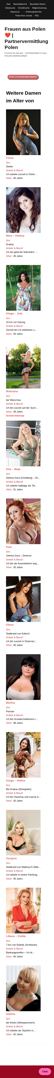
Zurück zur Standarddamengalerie (23, 77)
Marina (10, 702)
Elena (10, 624)
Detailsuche (10, 8)
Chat (45, 1071)
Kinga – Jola (14, 313)
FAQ (37, 16)
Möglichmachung (39, 8)
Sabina (10, 1013)
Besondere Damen (37, 4)
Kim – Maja (13, 469)
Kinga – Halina (15, 780)
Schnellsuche (23, 8)
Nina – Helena (15, 235)
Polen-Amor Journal (23, 16)
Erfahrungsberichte (33, 12)
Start (8, 4)
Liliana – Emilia (16, 936)
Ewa (9, 546)
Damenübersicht (20, 4)
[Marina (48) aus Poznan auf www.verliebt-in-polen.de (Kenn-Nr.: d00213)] (23, 677)
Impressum (15, 12)
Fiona (10, 157)
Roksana (12, 391)
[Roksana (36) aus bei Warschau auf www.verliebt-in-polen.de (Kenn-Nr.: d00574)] (23, 366)
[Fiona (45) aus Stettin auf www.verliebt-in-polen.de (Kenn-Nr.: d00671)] (23, 132)
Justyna (11, 858)
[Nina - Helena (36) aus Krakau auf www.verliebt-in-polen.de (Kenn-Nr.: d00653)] (23, 210)
